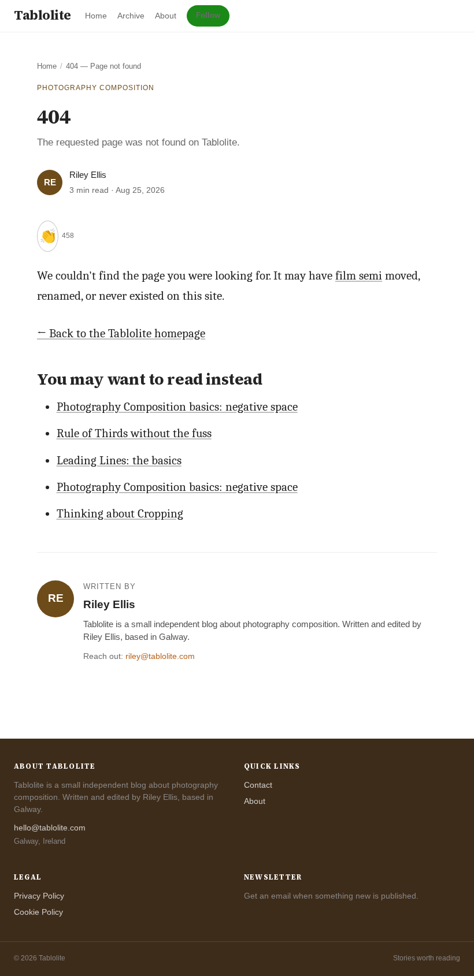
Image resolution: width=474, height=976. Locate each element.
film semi (358, 275)
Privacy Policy (39, 895)
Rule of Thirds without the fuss (134, 433)
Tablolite (42, 15)
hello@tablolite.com (50, 828)
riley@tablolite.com (160, 656)
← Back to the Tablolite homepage (121, 333)
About (165, 15)
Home (96, 15)
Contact (258, 784)
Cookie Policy (38, 912)
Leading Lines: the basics (119, 460)
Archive (131, 15)
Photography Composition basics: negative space (177, 407)
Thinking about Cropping (120, 513)
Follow (208, 15)
